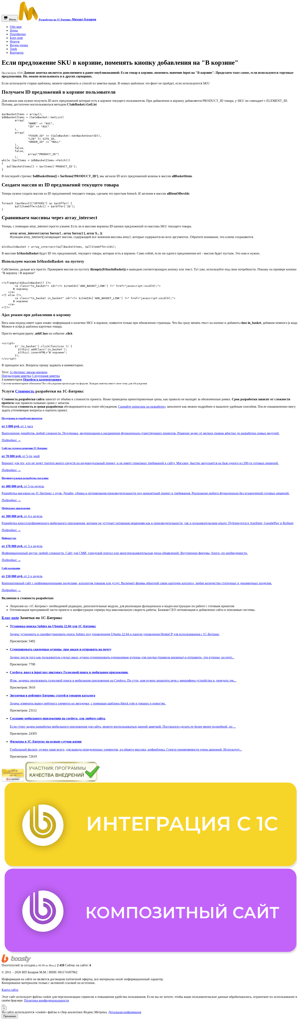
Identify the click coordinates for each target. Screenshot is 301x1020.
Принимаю (9, 1016)
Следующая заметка (46, 376)
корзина (41, 372)
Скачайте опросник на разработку (141, 406)
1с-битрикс (18, 372)
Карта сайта (10, 990)
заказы (31, 372)
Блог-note (10, 618)
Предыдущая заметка (16, 376)
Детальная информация (124, 1012)
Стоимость (24, 391)
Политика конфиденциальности (46, 1000)
